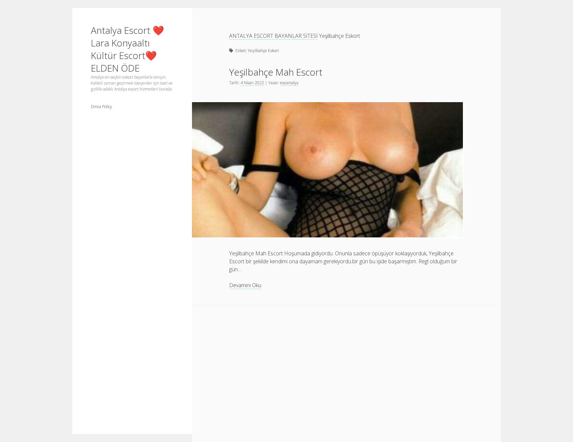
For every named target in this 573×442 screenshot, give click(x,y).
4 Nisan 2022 (252, 83)
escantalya (289, 83)
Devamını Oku (245, 285)
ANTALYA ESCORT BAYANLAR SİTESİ (273, 35)
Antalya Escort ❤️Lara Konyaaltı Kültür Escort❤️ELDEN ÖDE (127, 49)
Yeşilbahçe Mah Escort (275, 72)
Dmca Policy (101, 106)
